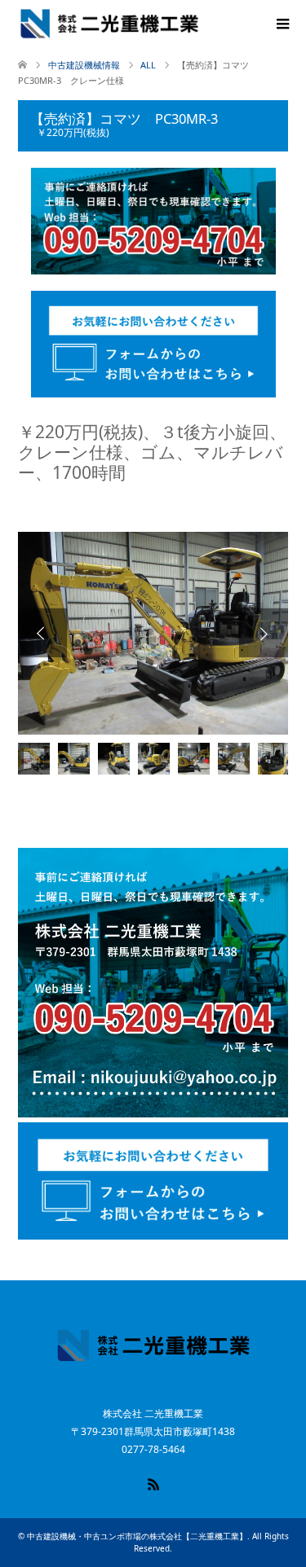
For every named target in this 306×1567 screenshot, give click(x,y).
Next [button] (263, 632)
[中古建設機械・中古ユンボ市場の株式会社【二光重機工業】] (109, 23)
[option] (153, 633)
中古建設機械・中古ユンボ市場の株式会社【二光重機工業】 (137, 1536)
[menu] (281, 24)
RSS (153, 1483)
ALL (148, 65)
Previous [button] (42, 632)
